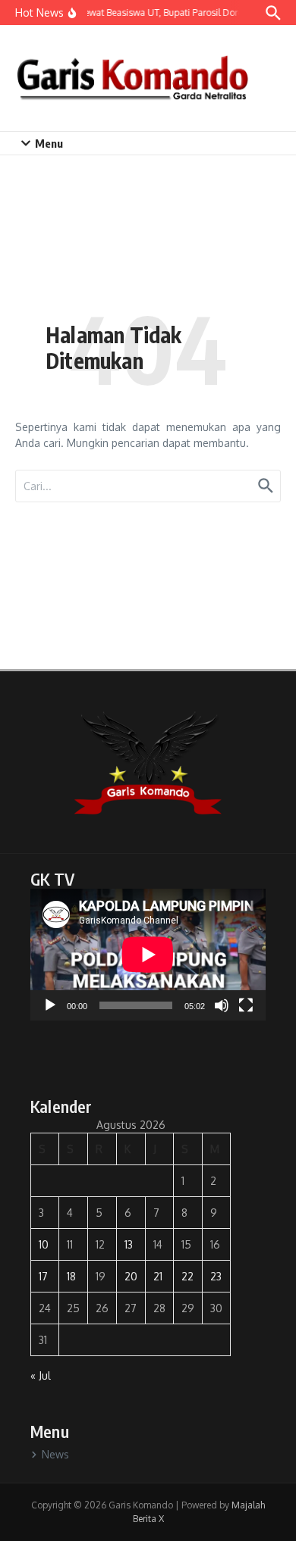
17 (43, 1276)
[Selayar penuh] (245, 1005)
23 (216, 1276)
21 (157, 1276)
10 (44, 1244)
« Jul (40, 1375)
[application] (148, 955)
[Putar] (50, 1005)
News (55, 1454)
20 (130, 1276)
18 (71, 1276)
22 (187, 1276)
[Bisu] (221, 1005)
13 (128, 1244)
